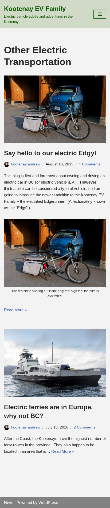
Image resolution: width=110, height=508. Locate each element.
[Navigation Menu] (99, 14)
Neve (8, 502)
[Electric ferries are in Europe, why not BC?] (55, 363)
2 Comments (84, 427)
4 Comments (89, 164)
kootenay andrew (25, 164)
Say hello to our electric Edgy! (50, 153)
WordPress (48, 502)
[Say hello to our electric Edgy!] (55, 109)
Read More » (15, 310)
